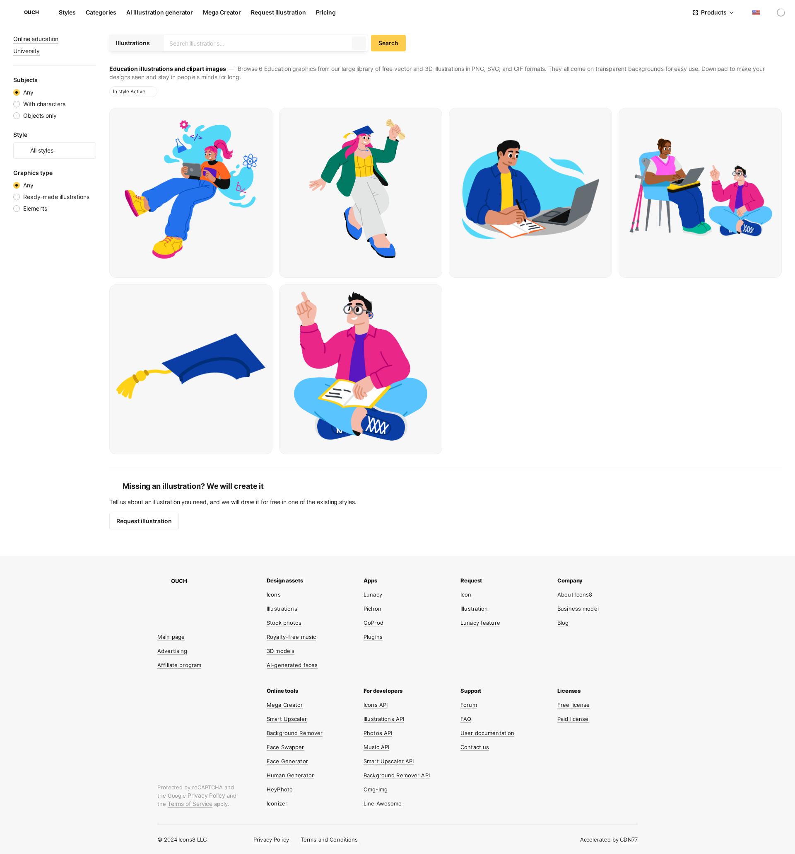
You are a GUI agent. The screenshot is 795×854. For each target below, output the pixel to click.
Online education (35, 38)
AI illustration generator (159, 12)
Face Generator (287, 761)
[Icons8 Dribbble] (176, 605)
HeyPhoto (280, 789)
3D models (280, 651)
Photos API (378, 733)
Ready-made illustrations (56, 196)
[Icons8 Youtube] (160, 621)
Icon (466, 594)
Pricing (326, 12)
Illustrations (282, 608)
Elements (35, 208)
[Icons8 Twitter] (192, 605)
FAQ (465, 719)
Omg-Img (376, 789)
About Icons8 (575, 594)
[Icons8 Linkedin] (176, 621)
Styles (67, 12)
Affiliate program (179, 665)
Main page (171, 636)
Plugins (373, 636)
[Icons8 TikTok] (223, 605)
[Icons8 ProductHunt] (223, 621)
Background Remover (295, 733)
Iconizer (277, 803)
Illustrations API (384, 719)
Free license (573, 704)
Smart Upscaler (287, 719)
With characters (44, 103)
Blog (563, 622)
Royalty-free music (291, 636)
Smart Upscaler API (389, 761)
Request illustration (278, 12)
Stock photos (284, 622)
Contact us (474, 747)
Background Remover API (397, 775)
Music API (376, 747)
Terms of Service (190, 803)
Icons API (376, 704)
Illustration (474, 608)
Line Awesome (383, 803)
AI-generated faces (292, 665)
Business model (578, 608)
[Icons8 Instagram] (160, 605)
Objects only (40, 115)
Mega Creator (222, 12)
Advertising (172, 651)
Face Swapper (285, 747)
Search (388, 42)
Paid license (573, 719)
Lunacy (373, 594)
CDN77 (629, 839)
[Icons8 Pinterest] (208, 621)
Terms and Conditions (329, 839)
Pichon (372, 608)
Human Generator (290, 775)
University (26, 50)
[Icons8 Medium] (192, 621)
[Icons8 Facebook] (208, 605)
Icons (274, 594)
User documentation (487, 733)
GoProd (373, 622)
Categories (101, 12)
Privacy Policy (206, 795)
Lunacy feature (480, 622)
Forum (468, 704)
